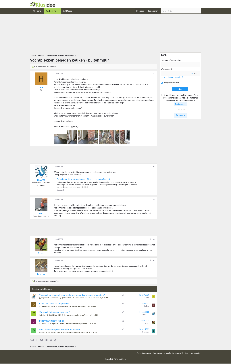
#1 (154, 74)
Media (69, 11)
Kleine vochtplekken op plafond (54, 303)
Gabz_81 (44, 332)
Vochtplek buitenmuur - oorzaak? (54, 312)
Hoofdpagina (195, 353)
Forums (52, 11)
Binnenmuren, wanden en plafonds (87, 298)
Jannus (43, 324)
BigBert (146, 306)
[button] (59, 11)
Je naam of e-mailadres (171, 60)
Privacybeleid (177, 353)
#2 (154, 166)
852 (96, 332)
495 (94, 306)
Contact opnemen (144, 353)
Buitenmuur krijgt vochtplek (51, 321)
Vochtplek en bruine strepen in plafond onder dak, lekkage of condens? (72, 295)
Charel (147, 323)
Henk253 (146, 315)
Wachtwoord (166, 69)
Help (186, 353)
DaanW (43, 306)
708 (96, 315)
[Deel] (150, 73)
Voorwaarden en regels (162, 353)
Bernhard (145, 332)
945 (95, 324)
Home (38, 11)
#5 (154, 260)
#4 (154, 239)
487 (107, 298)
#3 (154, 199)
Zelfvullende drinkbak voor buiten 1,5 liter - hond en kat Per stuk (83, 179)
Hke (41, 87)
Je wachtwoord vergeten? (172, 77)
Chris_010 (44, 315)
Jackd (147, 297)
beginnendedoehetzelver (49, 298)
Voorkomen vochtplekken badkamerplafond (59, 329)
